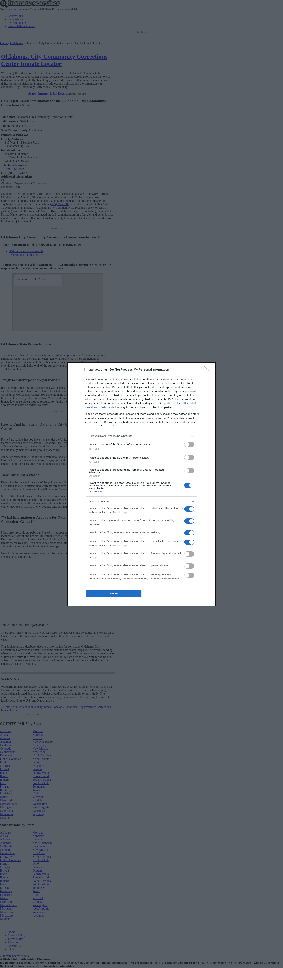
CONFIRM (114, 593)
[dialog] (141, 484)
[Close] (208, 370)
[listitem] (141, 436)
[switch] (189, 444)
